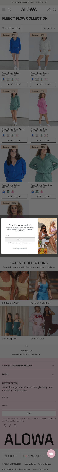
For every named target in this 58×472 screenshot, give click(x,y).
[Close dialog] (54, 220)
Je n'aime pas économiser (20, 248)
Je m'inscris (20, 240)
